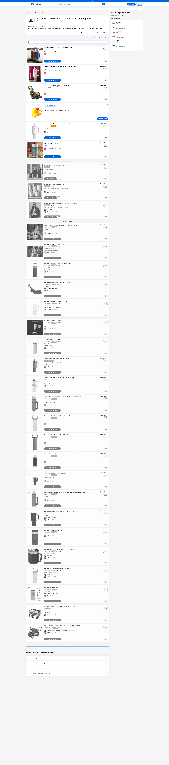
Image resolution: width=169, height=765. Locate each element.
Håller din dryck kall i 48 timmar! (50, 479)
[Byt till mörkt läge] (124, 4)
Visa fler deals (67, 645)
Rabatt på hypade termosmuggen (51, 517)
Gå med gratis (131, 4)
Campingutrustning (52, 572)
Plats (105, 32)
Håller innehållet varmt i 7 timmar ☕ (51, 593)
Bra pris (45, 130)
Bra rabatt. (46, 91)
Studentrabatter (65, 188)
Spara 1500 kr (47, 612)
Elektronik (46, 610)
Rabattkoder (31, 12)
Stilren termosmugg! (48, 555)
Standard (95, 37)
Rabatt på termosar (48, 209)
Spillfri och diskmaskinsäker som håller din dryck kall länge (56, 441)
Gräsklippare (55, 90)
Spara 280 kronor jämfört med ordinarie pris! (53, 307)
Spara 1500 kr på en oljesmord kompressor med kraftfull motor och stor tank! (60, 630)
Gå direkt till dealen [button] (52, 61)
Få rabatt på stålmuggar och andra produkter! (53, 171)
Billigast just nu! (47, 269)
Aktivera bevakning (102, 118)
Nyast (100, 37)
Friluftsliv (46, 401)
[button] (27, 4)
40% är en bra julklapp (49, 345)
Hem (27, 12)
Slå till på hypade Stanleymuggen (51, 364)
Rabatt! (45, 326)
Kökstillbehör (47, 591)
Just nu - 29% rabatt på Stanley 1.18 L (52, 250)
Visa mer (29, 30)
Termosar (46, 50)
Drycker (45, 572)
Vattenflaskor (52, 248)
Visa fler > (114, 49)
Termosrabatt (47, 190)
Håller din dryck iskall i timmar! (50, 422)
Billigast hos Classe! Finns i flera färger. (52, 383)
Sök (103, 4)
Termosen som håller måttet (50, 460)
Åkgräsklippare (62, 90)
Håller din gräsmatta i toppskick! (50, 288)
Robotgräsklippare (48, 90)
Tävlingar (54, 69)
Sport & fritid (46, 458)
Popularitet (105, 37)
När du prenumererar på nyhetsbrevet (52, 51)
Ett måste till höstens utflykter (50, 402)
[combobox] (76, 32)
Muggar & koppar (47, 69)
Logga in (140, 4)
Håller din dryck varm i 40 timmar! (51, 498)
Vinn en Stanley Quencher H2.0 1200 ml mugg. (54, 71)
